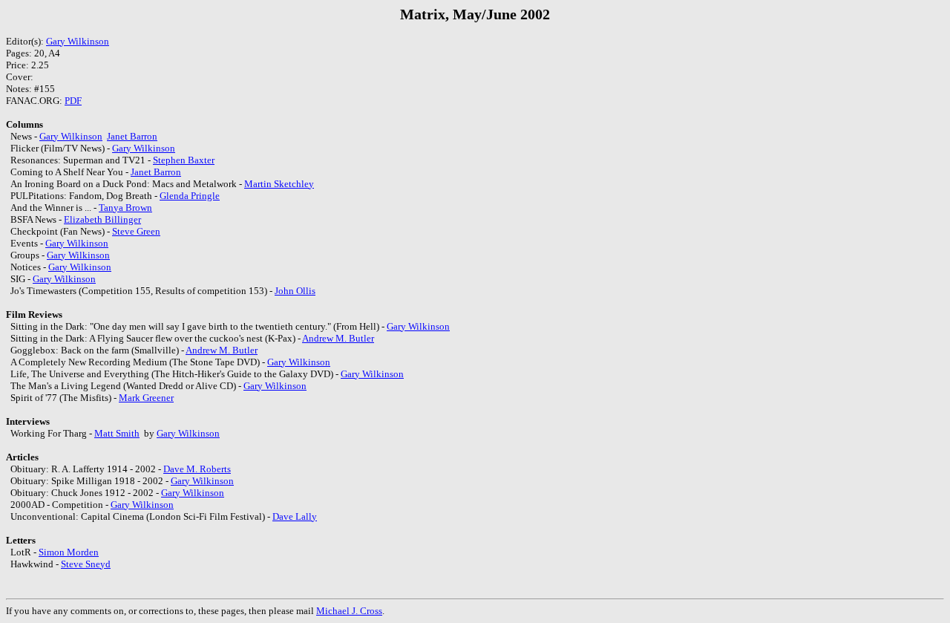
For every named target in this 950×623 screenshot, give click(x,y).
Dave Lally (294, 516)
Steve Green (136, 231)
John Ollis (295, 290)
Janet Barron (132, 136)
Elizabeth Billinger (102, 219)
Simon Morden (69, 552)
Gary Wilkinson (77, 41)
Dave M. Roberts (197, 468)
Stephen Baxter (183, 160)
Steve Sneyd (86, 564)
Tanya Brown (125, 207)
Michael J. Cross (349, 610)
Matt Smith (117, 433)
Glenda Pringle (190, 195)
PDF (73, 100)
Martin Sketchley (279, 183)
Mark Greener (146, 397)
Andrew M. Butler (338, 338)
